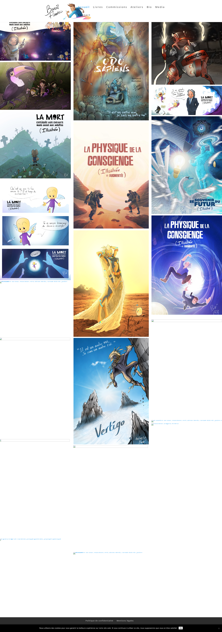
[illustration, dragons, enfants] (165, 423)
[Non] (219, 628)
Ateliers (137, 7)
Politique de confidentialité (99, 620)
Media (160, 7)
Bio (149, 7)
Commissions (116, 7)
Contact (84, 15)
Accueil (84, 7)
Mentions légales (125, 620)
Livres (98, 7)
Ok (181, 628)
